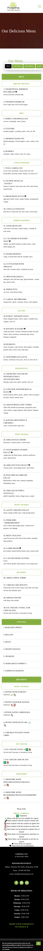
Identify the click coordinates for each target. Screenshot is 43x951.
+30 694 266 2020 (24, 870)
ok (38, 943)
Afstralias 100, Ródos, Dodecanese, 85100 (24, 867)
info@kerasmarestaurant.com (23, 874)
